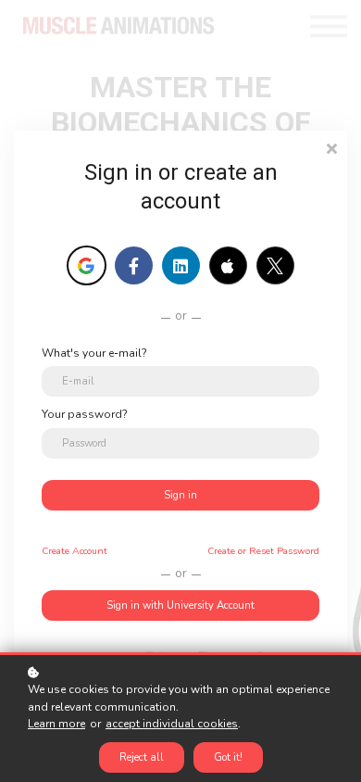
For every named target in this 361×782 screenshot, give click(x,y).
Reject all (141, 757)
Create (74, 551)
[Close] (331, 147)
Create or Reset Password (263, 551)
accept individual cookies (172, 723)
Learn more (56, 723)
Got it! (228, 757)
